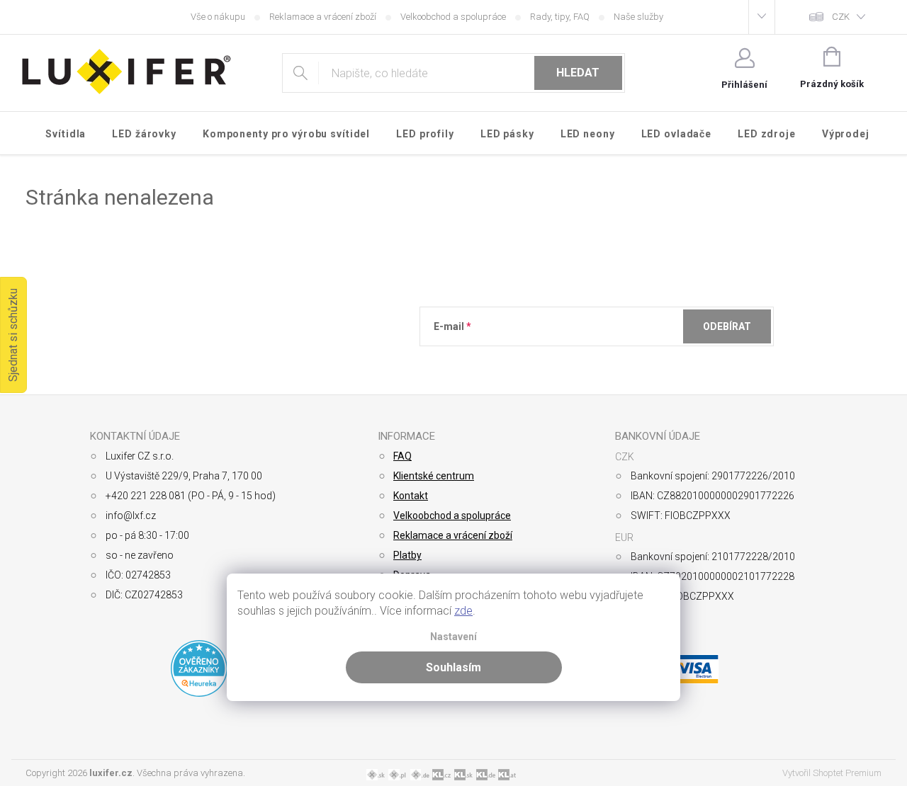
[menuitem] (66, 134)
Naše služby (638, 16)
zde (463, 610)
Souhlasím (453, 667)
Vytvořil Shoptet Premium (831, 773)
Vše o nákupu (218, 16)
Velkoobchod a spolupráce (453, 16)
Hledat (577, 72)
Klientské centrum (433, 476)
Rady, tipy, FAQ (560, 16)
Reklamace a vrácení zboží (322, 16)
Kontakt (410, 495)
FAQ (402, 456)
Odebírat (727, 326)
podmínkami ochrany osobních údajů (639, 361)
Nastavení (453, 637)
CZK (841, 16)
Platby (407, 555)
